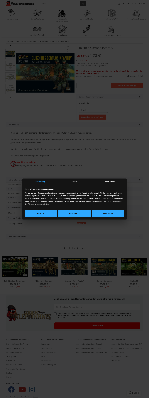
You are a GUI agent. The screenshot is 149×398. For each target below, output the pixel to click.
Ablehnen (41, 213)
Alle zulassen (108, 213)
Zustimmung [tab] (39, 182)
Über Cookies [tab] (109, 182)
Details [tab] (74, 182)
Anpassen (73, 213)
